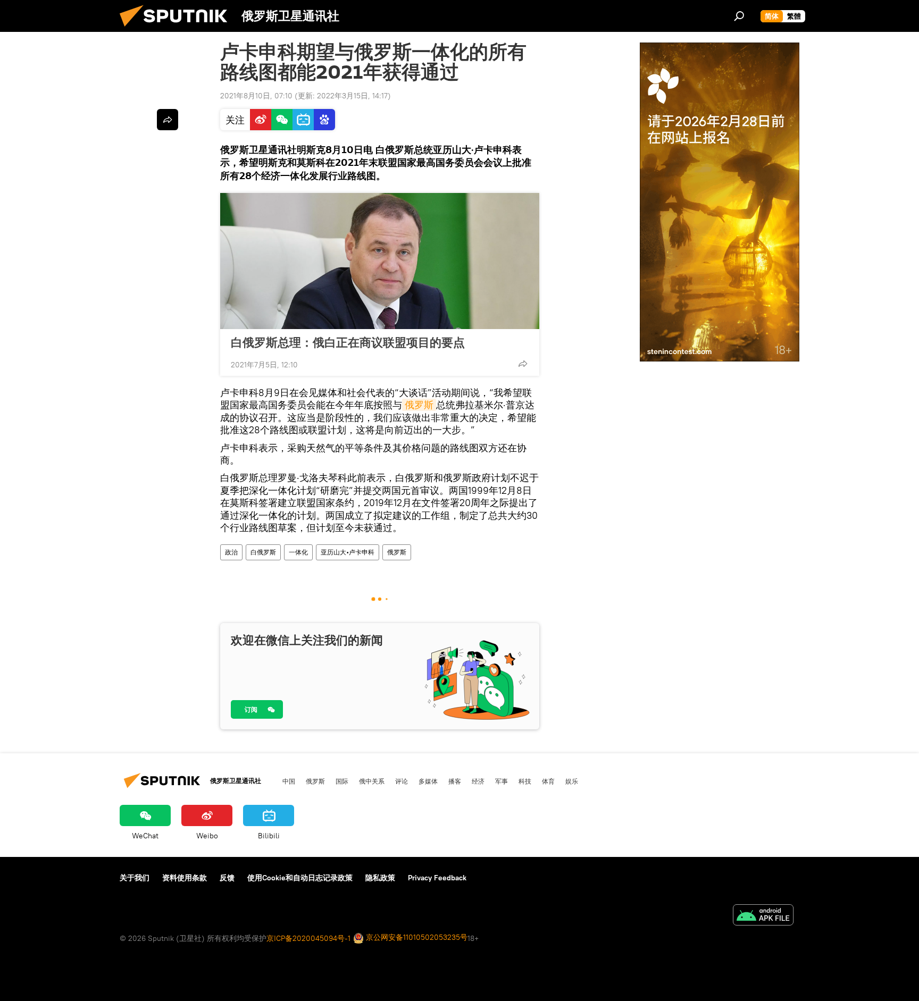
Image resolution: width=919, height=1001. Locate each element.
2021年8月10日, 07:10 (256, 95)
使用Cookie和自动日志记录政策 (300, 877)
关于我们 (134, 877)
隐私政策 (380, 877)
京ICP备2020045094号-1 (308, 938)
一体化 (298, 552)
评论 (401, 781)
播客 (454, 781)
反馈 (227, 877)
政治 (231, 552)
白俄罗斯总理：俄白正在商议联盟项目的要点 (348, 342)
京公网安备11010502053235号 (415, 937)
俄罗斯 (419, 405)
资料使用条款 (184, 877)
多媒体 (428, 781)
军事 (501, 781)
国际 (342, 781)
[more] (522, 363)
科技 (525, 781)
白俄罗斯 (263, 552)
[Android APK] (763, 916)
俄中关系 (372, 781)
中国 (288, 781)
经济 (478, 781)
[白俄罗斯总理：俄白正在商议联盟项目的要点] (379, 261)
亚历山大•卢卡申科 (347, 552)
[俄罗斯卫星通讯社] (177, 29)
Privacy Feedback (437, 877)
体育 (548, 781)
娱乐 (571, 781)
